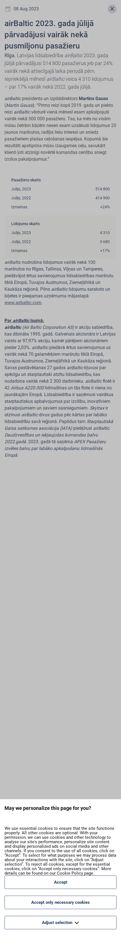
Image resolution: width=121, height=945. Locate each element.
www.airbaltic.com (23, 302)
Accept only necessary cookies (60, 902)
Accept (60, 882)
